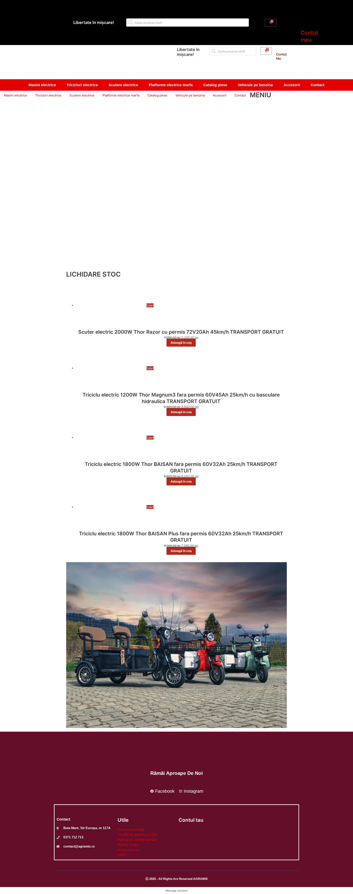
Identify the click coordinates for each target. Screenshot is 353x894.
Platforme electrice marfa (171, 85)
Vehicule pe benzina (255, 85)
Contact (317, 85)
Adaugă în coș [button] (181, 343)
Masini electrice (42, 85)
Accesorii (292, 85)
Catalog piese (215, 85)
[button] (176, 258)
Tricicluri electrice (82, 85)
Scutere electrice (123, 85)
